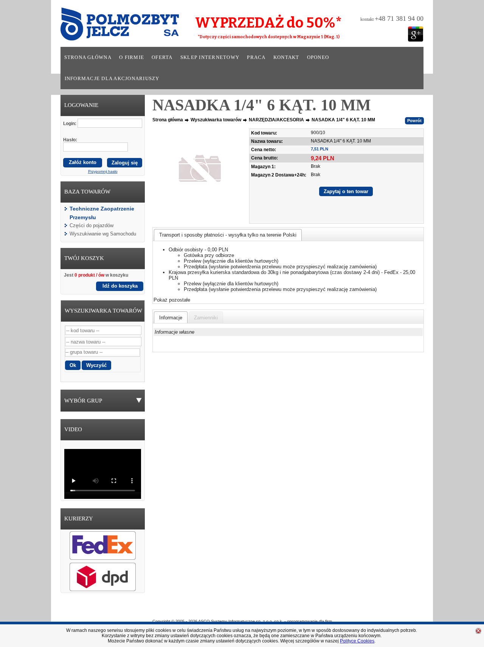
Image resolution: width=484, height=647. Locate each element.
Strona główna (88, 57)
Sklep (269, 610)
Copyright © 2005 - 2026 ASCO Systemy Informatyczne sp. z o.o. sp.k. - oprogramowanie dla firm (242, 621)
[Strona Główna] (109, 26)
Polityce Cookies (357, 641)
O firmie (131, 57)
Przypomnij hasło (103, 171)
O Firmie (208, 610)
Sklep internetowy (209, 57)
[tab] (228, 235)
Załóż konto (82, 162)
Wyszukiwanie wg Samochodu (103, 234)
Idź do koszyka (120, 286)
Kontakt (286, 57)
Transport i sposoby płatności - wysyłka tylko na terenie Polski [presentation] (227, 235)
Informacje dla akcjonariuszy (112, 78)
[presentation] (170, 317)
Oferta (162, 57)
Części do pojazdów (91, 225)
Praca (256, 57)
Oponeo (318, 57)
